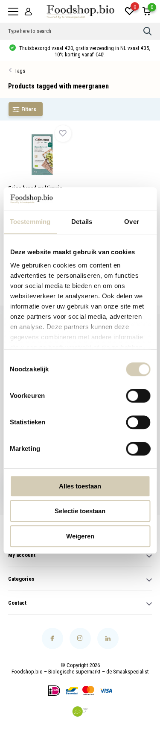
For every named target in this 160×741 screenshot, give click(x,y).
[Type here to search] (147, 31)
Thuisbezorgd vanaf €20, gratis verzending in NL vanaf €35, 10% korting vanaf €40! (84, 51)
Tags (20, 71)
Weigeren (80, 536)
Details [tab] (81, 221)
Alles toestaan (80, 486)
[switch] (138, 396)
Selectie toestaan (80, 511)
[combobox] (76, 31)
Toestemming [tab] (30, 221)
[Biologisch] (80, 711)
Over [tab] (131, 221)
